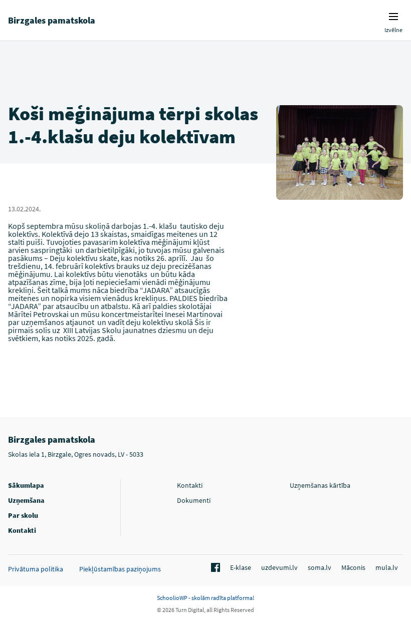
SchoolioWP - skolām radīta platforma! (205, 597)
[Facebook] (214, 568)
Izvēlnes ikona (393, 16)
